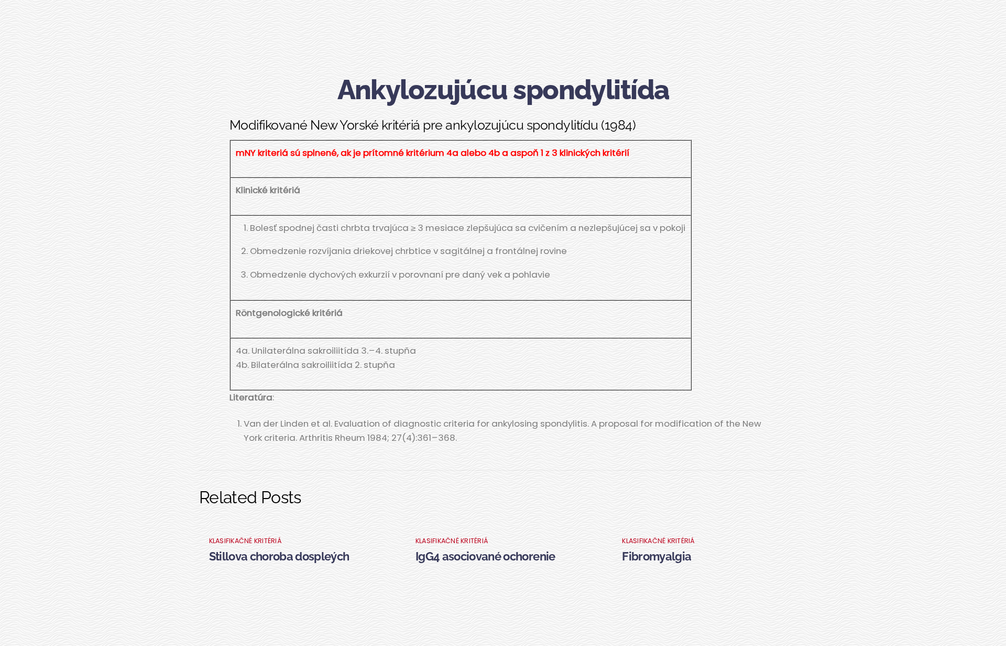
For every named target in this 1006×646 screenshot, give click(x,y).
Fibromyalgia (656, 556)
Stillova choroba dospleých (279, 556)
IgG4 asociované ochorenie (485, 556)
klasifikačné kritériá (245, 540)
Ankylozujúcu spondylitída (503, 89)
